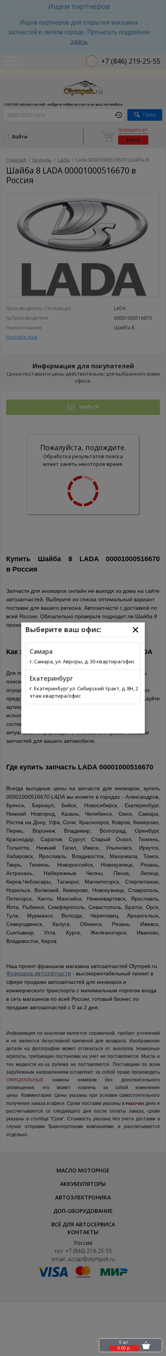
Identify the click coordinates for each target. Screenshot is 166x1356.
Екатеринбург (51, 678)
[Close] (135, 629)
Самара (41, 651)
